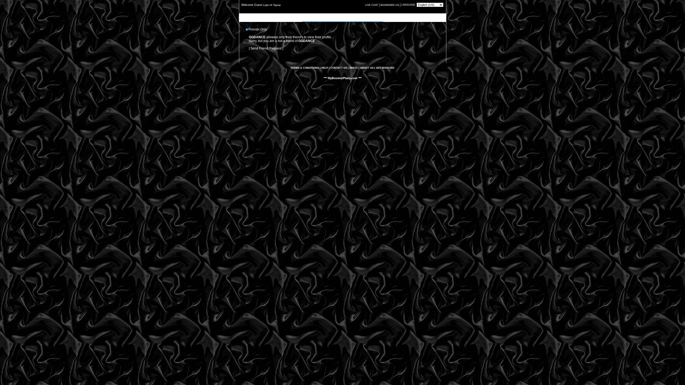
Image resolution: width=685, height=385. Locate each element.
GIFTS (378, 17)
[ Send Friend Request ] (266, 48)
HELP (324, 68)
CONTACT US (338, 68)
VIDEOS (342, 17)
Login (266, 5)
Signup (277, 5)
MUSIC (331, 17)
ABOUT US (367, 68)
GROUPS (319, 17)
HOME (307, 17)
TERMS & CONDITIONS (305, 68)
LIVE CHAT (371, 5)
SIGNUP (366, 17)
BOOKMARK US (389, 5)
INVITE (353, 68)
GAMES (354, 17)
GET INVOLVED (385, 68)
